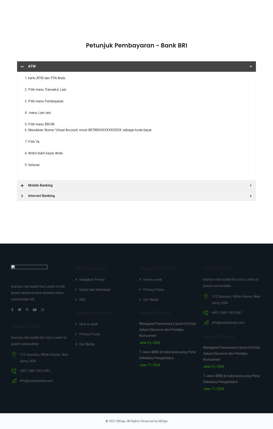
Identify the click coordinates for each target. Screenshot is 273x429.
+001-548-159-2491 (35, 371)
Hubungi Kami (243, 11)
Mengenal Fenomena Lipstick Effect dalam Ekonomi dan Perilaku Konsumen (167, 330)
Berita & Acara (213, 11)
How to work (88, 324)
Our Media (86, 344)
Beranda (144, 11)
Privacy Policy (89, 334)
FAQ (82, 300)
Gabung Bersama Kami (176, 11)
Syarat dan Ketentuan (94, 290)
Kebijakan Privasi (92, 280)
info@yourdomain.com (36, 381)
